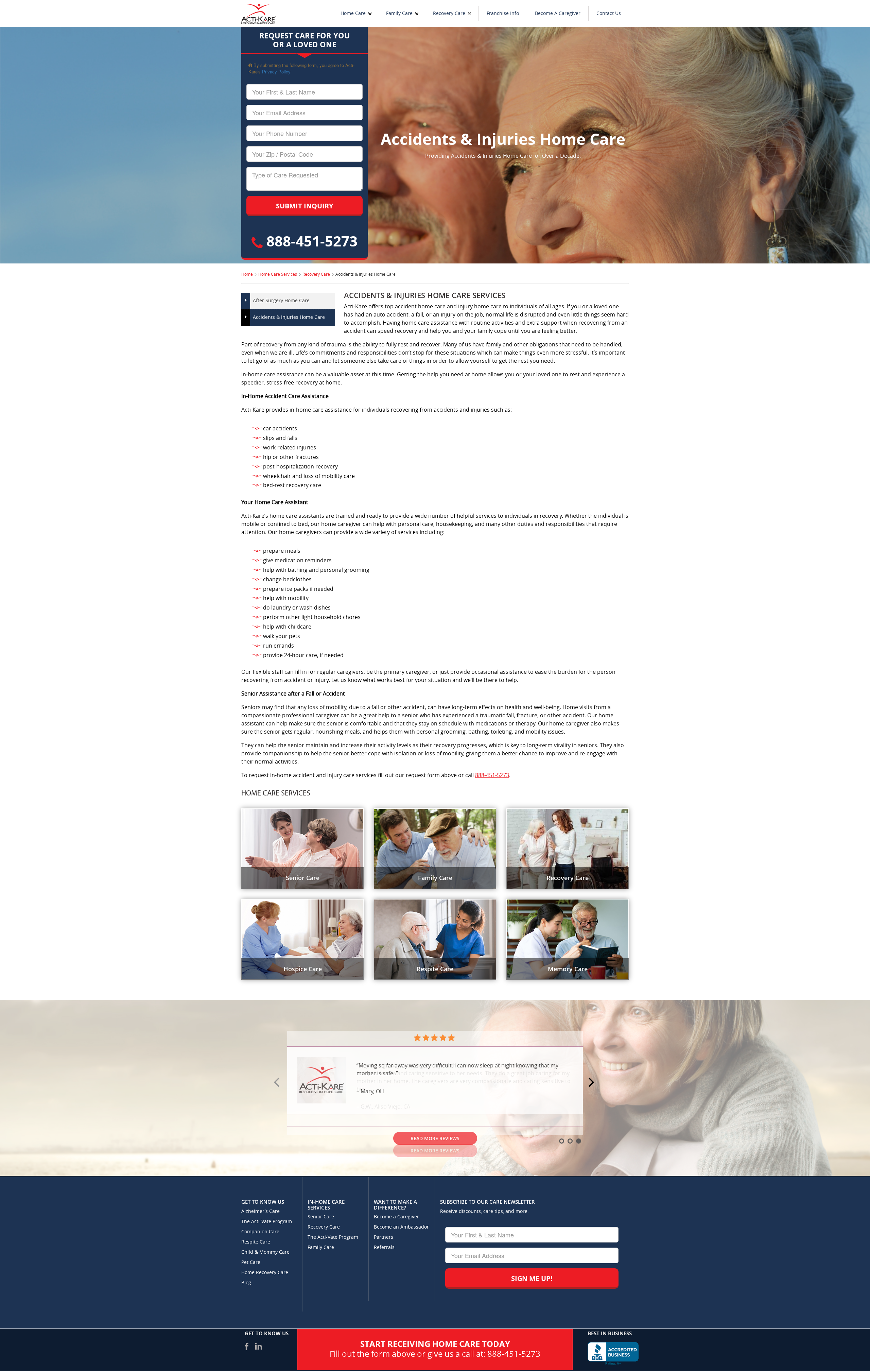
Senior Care (321, 1217)
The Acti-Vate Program (266, 1221)
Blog (246, 1283)
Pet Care (250, 1262)
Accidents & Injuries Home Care (289, 317)
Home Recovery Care (264, 1272)
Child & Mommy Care (265, 1252)
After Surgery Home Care (281, 301)
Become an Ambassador (401, 1227)
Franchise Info (503, 13)
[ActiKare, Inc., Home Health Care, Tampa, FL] (613, 1354)
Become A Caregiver (557, 13)
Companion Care (260, 1232)
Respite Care (255, 1242)
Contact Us (608, 13)
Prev (277, 1083)
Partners (383, 1237)
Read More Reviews (435, 1138)
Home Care (353, 13)
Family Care (399, 13)
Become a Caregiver (396, 1217)
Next (592, 1083)
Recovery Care (449, 13)
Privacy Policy (276, 71)
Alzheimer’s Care (260, 1211)
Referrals (384, 1247)
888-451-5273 (310, 241)
